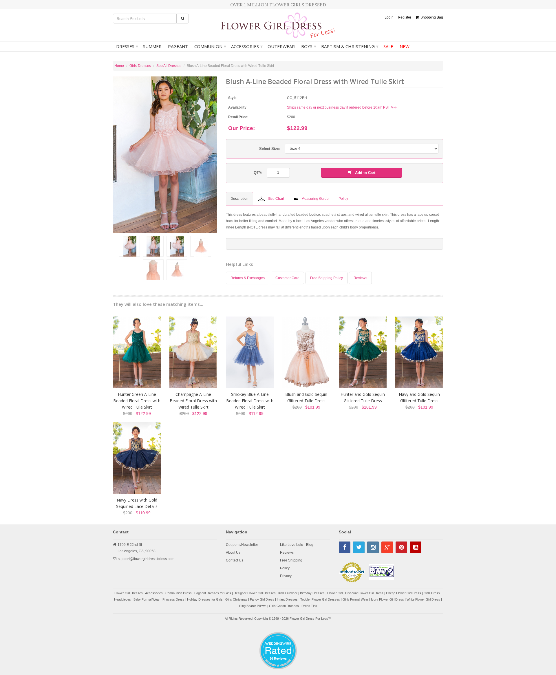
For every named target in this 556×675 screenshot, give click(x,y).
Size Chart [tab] (276, 199)
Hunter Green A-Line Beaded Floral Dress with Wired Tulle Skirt (136, 401)
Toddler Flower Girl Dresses (320, 599)
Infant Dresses (287, 599)
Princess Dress (173, 599)
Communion (210, 46)
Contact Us (234, 560)
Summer (152, 46)
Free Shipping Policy (326, 278)
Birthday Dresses (312, 593)
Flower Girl (335, 593)
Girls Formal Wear (355, 599)
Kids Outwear (287, 593)
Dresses (127, 46)
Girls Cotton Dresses (284, 606)
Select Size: (269, 149)
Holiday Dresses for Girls (205, 599)
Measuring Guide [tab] (315, 199)
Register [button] (404, 17)
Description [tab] (239, 199)
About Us (233, 552)
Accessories (247, 46)
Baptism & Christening (349, 46)
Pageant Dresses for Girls (212, 593)
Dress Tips (309, 606)
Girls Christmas (236, 599)
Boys (308, 46)
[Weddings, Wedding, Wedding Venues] (278, 639)
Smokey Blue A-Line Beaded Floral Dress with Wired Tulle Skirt (249, 401)
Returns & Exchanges (248, 278)
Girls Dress (432, 593)
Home (119, 66)
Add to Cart (363, 173)
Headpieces (122, 599)
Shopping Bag (431, 17)
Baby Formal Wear (146, 599)
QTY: (258, 173)
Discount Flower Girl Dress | (365, 593)
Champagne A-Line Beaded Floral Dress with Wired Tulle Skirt (193, 401)
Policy (285, 568)
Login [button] (389, 17)
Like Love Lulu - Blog (296, 545)
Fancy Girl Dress (262, 599)
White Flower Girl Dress (423, 599)
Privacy (286, 576)
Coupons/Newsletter (242, 545)
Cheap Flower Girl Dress (403, 593)
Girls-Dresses (140, 66)
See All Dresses (168, 66)
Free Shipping (291, 560)
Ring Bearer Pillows (252, 606)
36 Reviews (278, 658)
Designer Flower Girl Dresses (255, 593)
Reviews (360, 278)
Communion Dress (178, 593)
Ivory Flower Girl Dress (387, 599)
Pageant (178, 46)
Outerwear (281, 46)
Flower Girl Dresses (128, 593)
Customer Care (287, 278)
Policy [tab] (343, 199)
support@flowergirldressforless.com (146, 559)
